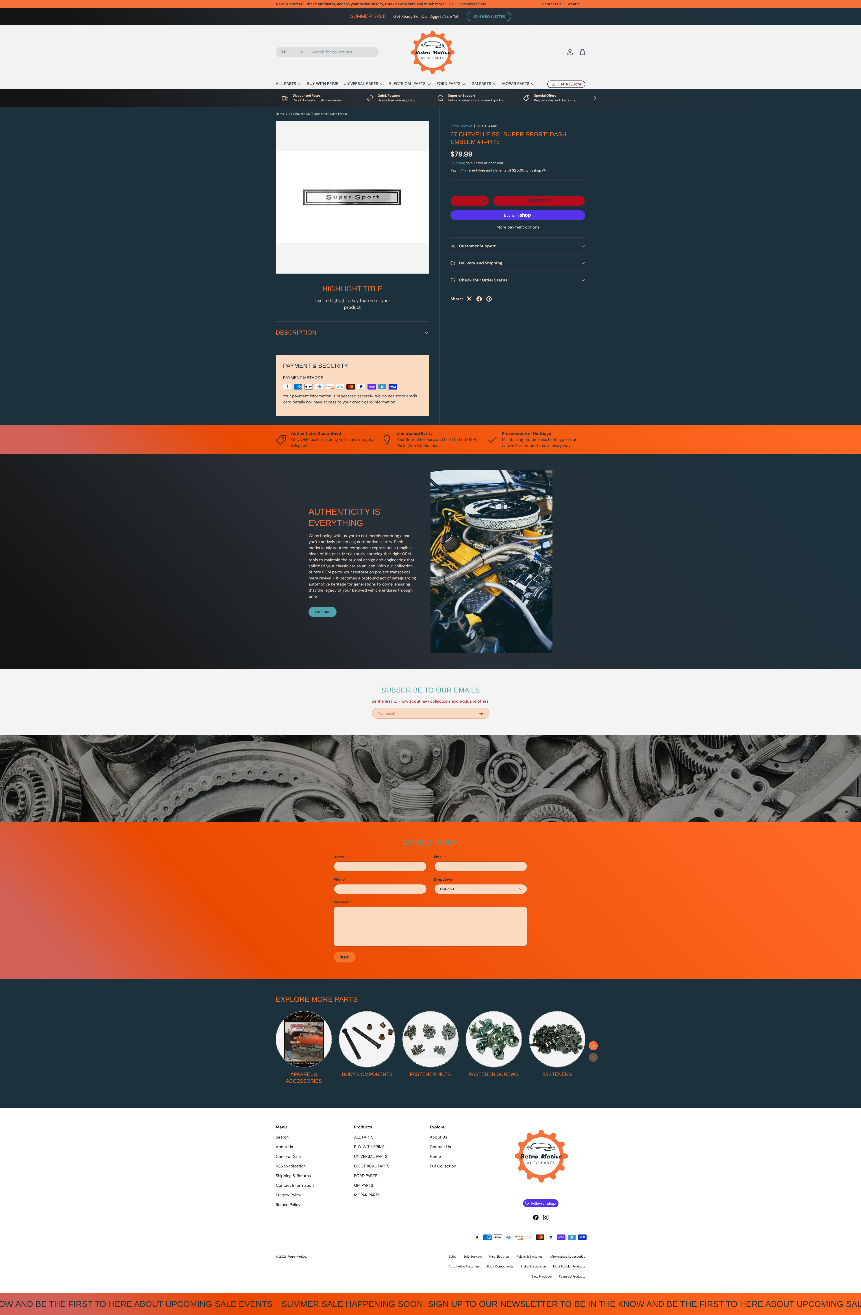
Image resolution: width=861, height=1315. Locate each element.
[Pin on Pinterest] (489, 299)
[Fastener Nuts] (430, 1039)
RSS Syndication (291, 1166)
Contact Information (295, 1185)
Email (438, 856)
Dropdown (443, 879)
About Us (284, 1147)
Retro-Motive (461, 126)
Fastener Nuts (430, 1074)
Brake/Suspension (533, 1266)
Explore (322, 612)
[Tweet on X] (469, 299)
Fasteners (557, 1074)
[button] (582, 52)
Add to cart (539, 200)
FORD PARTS (449, 83)
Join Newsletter (489, 16)
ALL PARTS (286, 83)
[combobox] (327, 52)
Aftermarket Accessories (567, 1256)
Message (341, 902)
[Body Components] (367, 1039)
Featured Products (572, 1276)
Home (280, 113)
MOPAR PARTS (515, 83)
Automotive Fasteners (464, 1266)
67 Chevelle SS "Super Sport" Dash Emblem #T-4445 (319, 113)
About (573, 4)
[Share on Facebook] (479, 299)
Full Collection (443, 1166)
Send (344, 957)
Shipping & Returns (293, 1175)
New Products (542, 1276)
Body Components (367, 1074)
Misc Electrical (499, 1256)
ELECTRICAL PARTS (407, 83)
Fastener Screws (494, 1074)
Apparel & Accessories (304, 1077)
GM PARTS (481, 83)
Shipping (457, 163)
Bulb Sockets (472, 1256)
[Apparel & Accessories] (304, 1039)
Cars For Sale (288, 1156)
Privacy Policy (288, 1195)
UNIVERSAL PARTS (361, 83)
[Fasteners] (557, 1039)
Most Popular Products (569, 1266)
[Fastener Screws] (494, 1039)
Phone (339, 879)
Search (282, 1137)
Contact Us (552, 4)
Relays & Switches (530, 1256)
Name (339, 856)
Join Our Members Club (466, 4)
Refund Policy (288, 1204)
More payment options (518, 227)
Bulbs (452, 1256)
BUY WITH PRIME (322, 83)
